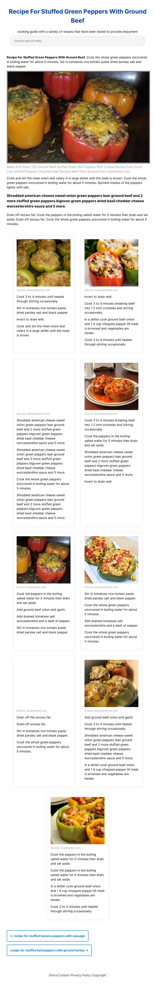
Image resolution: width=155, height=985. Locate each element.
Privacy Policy (81, 975)
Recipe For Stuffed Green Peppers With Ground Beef (77, 16)
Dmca (53, 975)
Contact (64, 975)
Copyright (99, 975)
